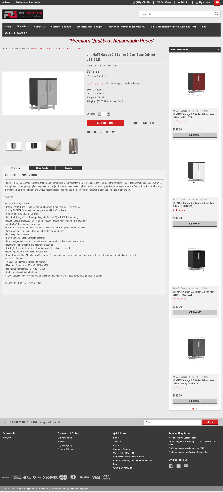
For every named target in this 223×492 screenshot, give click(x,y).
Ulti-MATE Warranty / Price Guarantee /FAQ (173, 26)
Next (81, 93)
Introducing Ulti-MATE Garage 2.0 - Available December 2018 (193, 443)
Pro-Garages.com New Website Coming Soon (189, 452)
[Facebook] (88, 132)
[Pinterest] (113, 132)
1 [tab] (193, 409)
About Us (21, 26)
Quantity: (91, 113)
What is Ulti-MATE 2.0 (16, 33)
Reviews (68, 168)
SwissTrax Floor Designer (90, 26)
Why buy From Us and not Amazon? (127, 26)
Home (8, 26)
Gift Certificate (164, 2)
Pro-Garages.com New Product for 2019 (186, 448)
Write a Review (132, 83)
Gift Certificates (65, 438)
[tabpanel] (195, 97)
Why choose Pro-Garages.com (182, 438)
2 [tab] (197, 409)
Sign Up (68, 445)
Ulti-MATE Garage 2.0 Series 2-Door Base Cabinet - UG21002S (56, 48)
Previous (5, 93)
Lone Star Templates (79, 489)
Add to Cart (195, 135)
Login (60, 445)
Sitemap (33, 489)
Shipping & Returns (66, 449)
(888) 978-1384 (143, 2)
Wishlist (185, 2)
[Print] (101, 132)
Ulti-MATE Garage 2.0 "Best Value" (187, 111)
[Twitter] (107, 132)
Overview (15, 168)
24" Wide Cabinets (19, 48)
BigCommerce (53, 489)
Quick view (195, 106)
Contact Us (40, 26)
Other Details (42, 168)
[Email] (95, 132)
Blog (203, 26)
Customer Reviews (61, 26)
